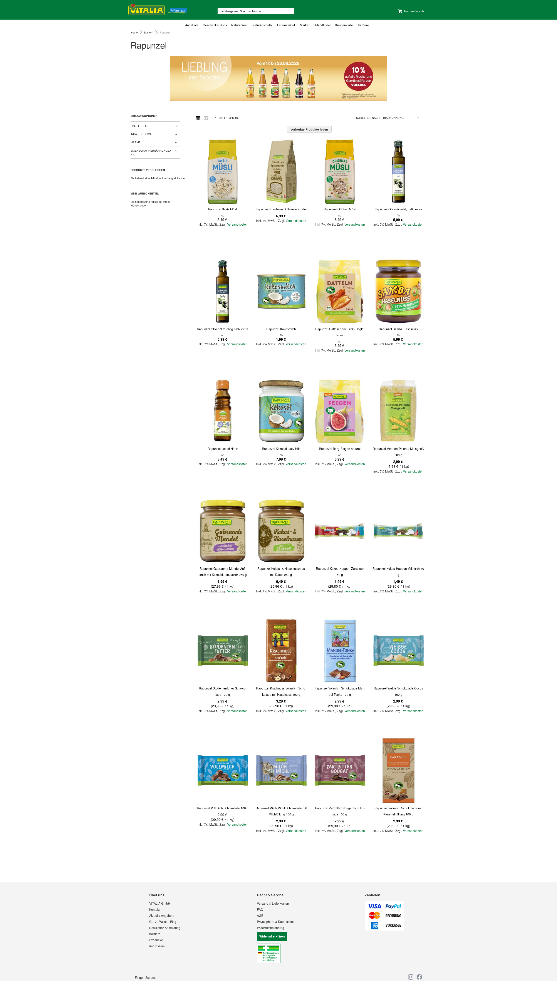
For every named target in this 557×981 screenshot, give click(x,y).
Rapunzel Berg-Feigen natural (340, 448)
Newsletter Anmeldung (164, 928)
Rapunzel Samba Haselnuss (398, 329)
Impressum (157, 946)
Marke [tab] (135, 142)
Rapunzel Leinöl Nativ (223, 448)
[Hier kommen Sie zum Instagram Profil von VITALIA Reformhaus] (410, 977)
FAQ (260, 909)
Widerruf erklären (272, 936)
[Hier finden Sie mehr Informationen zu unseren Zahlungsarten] (384, 929)
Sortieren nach (368, 117)
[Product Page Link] (222, 172)
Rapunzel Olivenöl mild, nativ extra (398, 209)
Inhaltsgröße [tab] (142, 134)
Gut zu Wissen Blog (162, 921)
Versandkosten (237, 224)
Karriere (154, 934)
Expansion (156, 940)
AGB (260, 915)
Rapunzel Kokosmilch (281, 329)
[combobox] (256, 11)
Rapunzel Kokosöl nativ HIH (281, 448)
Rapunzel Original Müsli (340, 209)
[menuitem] (193, 25)
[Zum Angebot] (278, 78)
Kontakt (154, 909)
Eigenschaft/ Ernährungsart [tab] (151, 152)
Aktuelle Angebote (161, 915)
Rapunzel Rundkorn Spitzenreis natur (281, 209)
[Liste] (205, 117)
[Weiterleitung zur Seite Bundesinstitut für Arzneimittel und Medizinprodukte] (268, 962)
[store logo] (157, 8)
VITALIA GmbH (159, 903)
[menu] (278, 25)
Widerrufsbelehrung (270, 928)
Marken (149, 32)
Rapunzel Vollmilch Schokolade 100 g (222, 808)
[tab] (278, 25)
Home (134, 32)
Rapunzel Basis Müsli (222, 209)
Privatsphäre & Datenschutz (276, 921)
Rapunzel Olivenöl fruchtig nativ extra (222, 329)
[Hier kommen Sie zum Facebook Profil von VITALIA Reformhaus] (419, 977)
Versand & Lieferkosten (273, 903)
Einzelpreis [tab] (139, 125)
